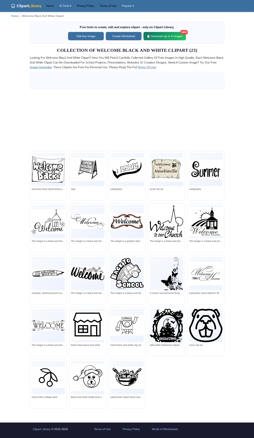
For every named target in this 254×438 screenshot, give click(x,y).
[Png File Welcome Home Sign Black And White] (87, 325)
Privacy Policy (85, 5)
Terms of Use (108, 5)
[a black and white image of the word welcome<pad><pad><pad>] (87, 273)
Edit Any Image (86, 36)
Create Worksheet (123, 36)
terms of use (147, 67)
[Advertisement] (127, 120)
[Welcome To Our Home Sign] (87, 169)
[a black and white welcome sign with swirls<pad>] (48, 325)
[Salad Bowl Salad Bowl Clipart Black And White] (127, 377)
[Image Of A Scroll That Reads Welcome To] (166, 170)
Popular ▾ (128, 5)
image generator (41, 67)
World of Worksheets (165, 429)
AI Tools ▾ (65, 5)
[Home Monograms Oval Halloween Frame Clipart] (166, 328)
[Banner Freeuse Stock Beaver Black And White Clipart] (205, 325)
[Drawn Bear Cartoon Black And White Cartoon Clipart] (87, 377)
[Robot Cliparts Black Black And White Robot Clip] (127, 325)
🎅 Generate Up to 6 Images (166, 35)
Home (50, 5)
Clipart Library (42, 429)
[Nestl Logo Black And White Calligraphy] (127, 169)
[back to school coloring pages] (127, 273)
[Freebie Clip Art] (205, 169)
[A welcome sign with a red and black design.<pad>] (127, 222)
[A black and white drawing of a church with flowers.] (48, 221)
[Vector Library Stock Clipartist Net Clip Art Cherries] (48, 377)
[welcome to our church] (166, 221)
